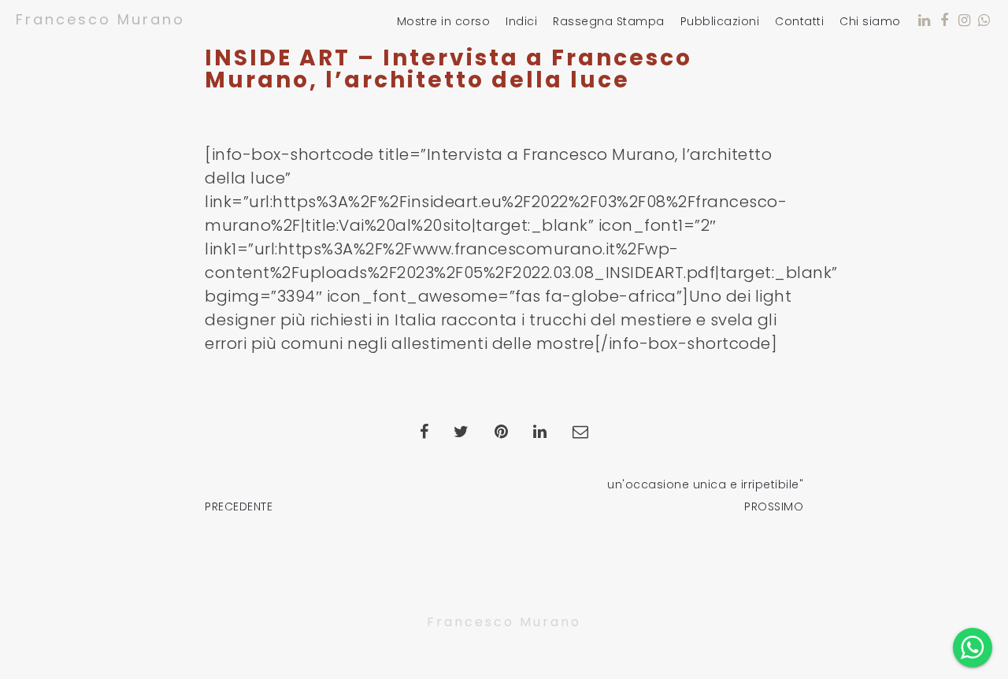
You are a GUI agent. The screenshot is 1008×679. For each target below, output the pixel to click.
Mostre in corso (444, 21)
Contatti (799, 21)
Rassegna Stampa (609, 21)
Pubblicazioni (720, 21)
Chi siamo (870, 21)
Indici (521, 21)
